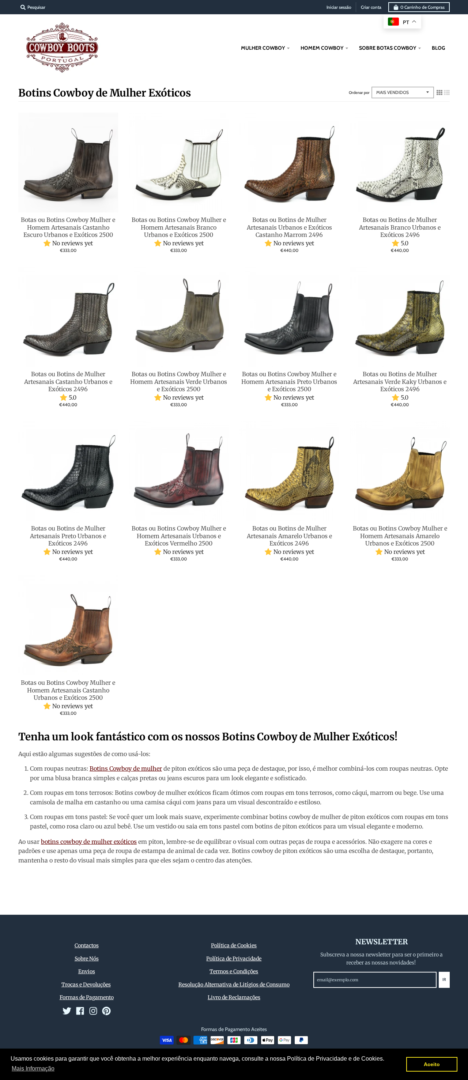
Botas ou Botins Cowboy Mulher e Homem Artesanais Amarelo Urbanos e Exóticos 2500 (400, 536)
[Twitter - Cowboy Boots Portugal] (67, 1011)
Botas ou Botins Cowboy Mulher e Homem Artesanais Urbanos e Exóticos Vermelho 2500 (179, 536)
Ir (444, 979)
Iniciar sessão (339, 7)
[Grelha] (439, 92)
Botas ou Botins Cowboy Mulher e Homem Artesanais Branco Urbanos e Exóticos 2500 (179, 227)
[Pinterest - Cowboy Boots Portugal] (106, 1011)
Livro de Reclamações (234, 997)
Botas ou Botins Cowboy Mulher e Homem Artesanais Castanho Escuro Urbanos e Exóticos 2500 (68, 227)
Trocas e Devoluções (86, 984)
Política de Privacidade (233, 958)
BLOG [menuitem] (438, 48)
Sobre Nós (87, 958)
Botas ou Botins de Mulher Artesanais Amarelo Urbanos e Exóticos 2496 (289, 536)
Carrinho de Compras (422, 7)
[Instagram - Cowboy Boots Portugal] (93, 1011)
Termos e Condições (234, 971)
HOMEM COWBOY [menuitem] (322, 48)
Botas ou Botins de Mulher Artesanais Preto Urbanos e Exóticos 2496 (68, 536)
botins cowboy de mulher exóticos (89, 841)
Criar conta (371, 7)
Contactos (87, 945)
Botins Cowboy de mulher (126, 768)
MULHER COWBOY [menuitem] (263, 48)
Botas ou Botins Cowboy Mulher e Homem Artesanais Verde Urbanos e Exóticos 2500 (178, 381)
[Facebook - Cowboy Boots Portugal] (80, 1011)
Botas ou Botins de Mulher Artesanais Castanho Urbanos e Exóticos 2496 (68, 381)
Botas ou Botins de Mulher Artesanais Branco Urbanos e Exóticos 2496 (400, 227)
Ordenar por (359, 92)
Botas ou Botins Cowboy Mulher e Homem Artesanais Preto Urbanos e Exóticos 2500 (289, 381)
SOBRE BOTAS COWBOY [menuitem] (387, 48)
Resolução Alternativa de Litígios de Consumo (234, 984)
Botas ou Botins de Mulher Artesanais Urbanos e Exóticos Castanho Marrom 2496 (289, 227)
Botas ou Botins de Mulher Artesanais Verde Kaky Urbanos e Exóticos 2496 (399, 381)
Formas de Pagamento (87, 997)
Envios (86, 971)
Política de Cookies (234, 945)
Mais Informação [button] (33, 1068)
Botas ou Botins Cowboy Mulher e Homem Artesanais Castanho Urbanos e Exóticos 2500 (68, 690)
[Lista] (447, 92)
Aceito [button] (432, 1064)
